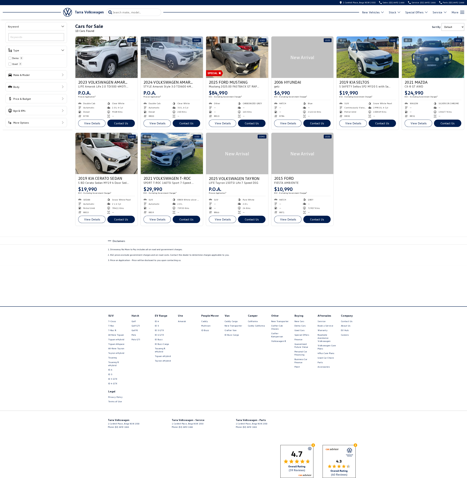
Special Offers (414, 12)
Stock (392, 12)
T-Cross (112, 321)
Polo (134, 334)
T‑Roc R (112, 330)
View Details (92, 123)
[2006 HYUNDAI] (302, 57)
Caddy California (256, 325)
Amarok (182, 321)
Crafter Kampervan (277, 335)
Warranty (323, 330)
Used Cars (300, 330)
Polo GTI (136, 339)
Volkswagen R (278, 341)
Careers (345, 334)
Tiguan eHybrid (116, 339)
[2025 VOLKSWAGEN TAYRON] (237, 153)
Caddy (204, 321)
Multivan (205, 325)
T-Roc (111, 325)
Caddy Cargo (231, 321)
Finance (299, 339)
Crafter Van (231, 330)
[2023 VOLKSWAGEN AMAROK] (106, 57)
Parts (320, 362)
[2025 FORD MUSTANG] (237, 57)
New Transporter (233, 325)
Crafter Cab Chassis (277, 327)
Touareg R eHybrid (113, 364)
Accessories (324, 366)
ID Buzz (159, 339)
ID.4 (110, 369)
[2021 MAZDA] (433, 57)
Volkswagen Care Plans (327, 347)
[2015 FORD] (302, 153)
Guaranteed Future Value (301, 346)
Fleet (297, 366)
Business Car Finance (301, 361)
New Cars (299, 321)
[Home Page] (37, 12)
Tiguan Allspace (116, 344)
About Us (345, 325)
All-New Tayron (116, 348)
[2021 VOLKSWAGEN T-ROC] (172, 153)
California (253, 321)
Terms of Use (115, 401)
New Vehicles (371, 12)
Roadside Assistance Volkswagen (324, 337)
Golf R (135, 330)
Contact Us (121, 123)
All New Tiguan (116, 334)
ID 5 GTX (112, 378)
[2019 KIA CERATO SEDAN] (106, 153)
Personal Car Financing (301, 353)
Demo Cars (300, 325)
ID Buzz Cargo (162, 344)
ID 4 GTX (112, 383)
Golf (134, 321)
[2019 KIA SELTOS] (368, 57)
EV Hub (345, 330)
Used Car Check (326, 357)
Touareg (112, 357)
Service (437, 12)
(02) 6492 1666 (122, 427)
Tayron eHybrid (116, 353)
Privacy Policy (115, 397)
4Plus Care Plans (326, 353)
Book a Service (325, 325)
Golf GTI (136, 325)
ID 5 (110, 374)
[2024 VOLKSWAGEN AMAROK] (172, 57)
